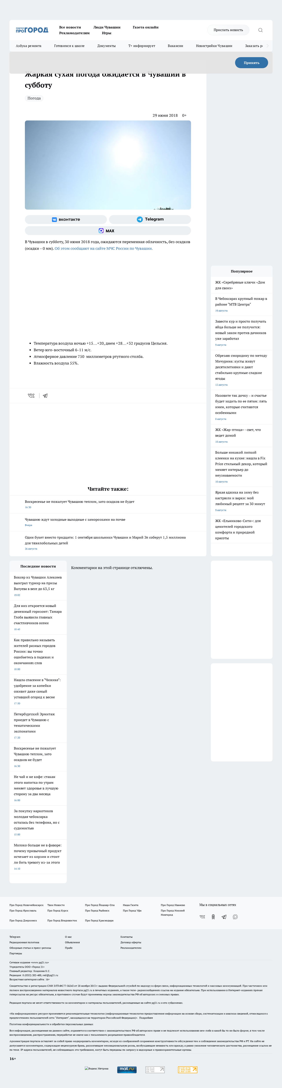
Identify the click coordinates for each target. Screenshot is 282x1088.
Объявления (72, 942)
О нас (68, 936)
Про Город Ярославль (22, 910)
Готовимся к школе (69, 46)
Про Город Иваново (173, 905)
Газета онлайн (146, 27)
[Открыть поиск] (260, 30)
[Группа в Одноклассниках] (213, 916)
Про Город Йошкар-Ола (100, 905)
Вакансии (175, 46)
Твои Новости (56, 905)
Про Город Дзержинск (23, 920)
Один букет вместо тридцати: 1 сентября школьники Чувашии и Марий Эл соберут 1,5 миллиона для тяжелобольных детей (105, 542)
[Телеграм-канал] (150, 219)
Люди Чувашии (107, 27)
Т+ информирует (141, 46)
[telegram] (46, 396)
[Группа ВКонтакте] (66, 219)
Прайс (69, 947)
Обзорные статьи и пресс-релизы (30, 947)
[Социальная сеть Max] (108, 230)
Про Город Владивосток (62, 920)
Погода (34, 98)
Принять (252, 62)
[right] (268, 46)
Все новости (70, 27)
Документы (106, 46)
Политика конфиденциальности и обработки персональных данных (51, 1024)
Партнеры (15, 953)
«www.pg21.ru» (40, 962)
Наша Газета (130, 905)
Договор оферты (131, 942)
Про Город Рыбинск (97, 910)
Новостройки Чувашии (214, 46)
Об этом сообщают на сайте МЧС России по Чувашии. (104, 248)
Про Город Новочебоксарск (26, 905)
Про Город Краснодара (99, 920)
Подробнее (146, 1017)
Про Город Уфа (132, 910)
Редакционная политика (24, 942)
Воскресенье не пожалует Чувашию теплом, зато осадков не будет (79, 504)
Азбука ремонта (28, 46)
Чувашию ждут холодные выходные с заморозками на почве (75, 522)
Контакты (127, 936)
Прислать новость (228, 30)
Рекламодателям (74, 33)
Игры (106, 33)
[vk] (31, 396)
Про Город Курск (57, 910)
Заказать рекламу (259, 46)
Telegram (14, 936)
